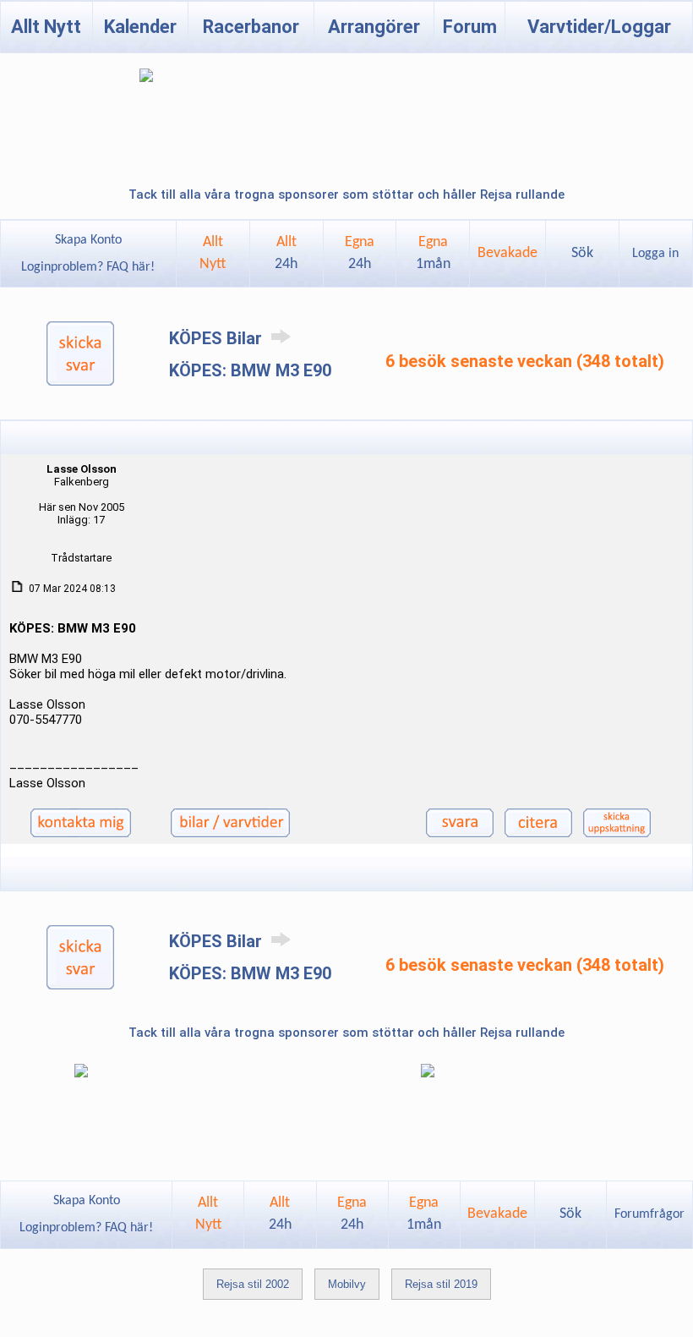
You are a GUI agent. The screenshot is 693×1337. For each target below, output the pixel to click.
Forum (470, 26)
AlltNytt (212, 253)
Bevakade (507, 253)
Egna (359, 253)
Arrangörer (374, 26)
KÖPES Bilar (217, 338)
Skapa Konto (88, 240)
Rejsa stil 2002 (252, 1284)
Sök (582, 253)
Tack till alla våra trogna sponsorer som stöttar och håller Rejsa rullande (346, 194)
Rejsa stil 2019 (441, 1284)
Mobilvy (347, 1284)
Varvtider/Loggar (599, 26)
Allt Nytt (46, 26)
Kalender (140, 26)
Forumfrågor (649, 1214)
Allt (286, 253)
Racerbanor (251, 26)
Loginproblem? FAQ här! (88, 267)
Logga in (655, 253)
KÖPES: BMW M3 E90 (250, 370)
